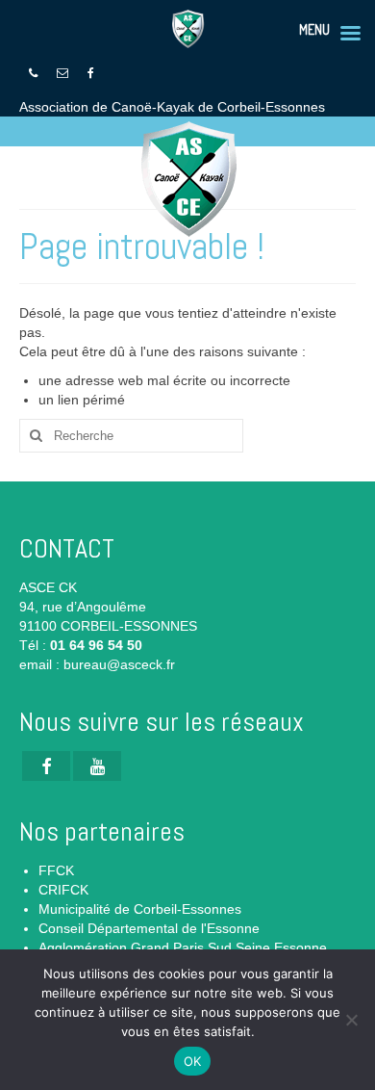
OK (193, 1061)
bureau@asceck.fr (119, 664)
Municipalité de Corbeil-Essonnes (139, 909)
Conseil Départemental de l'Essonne (149, 928)
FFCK (56, 870)
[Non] (351, 1019)
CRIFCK (63, 889)
